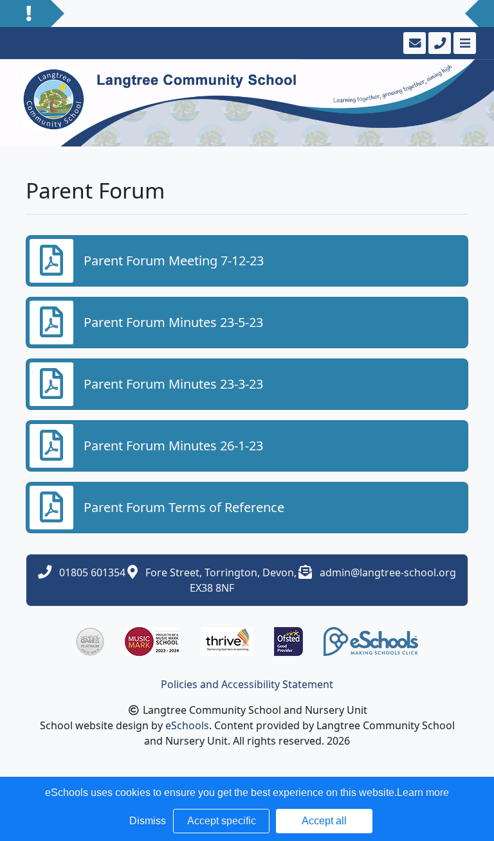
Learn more (423, 792)
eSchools (187, 725)
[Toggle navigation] (463, 43)
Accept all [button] (324, 820)
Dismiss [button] (147, 820)
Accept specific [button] (221, 820)
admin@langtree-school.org (388, 572)
